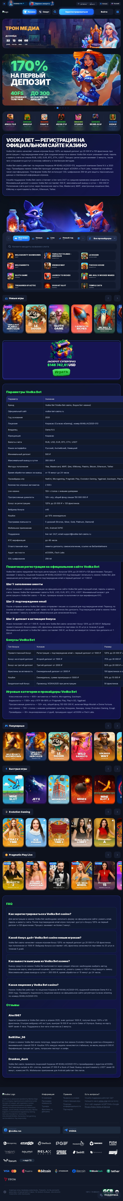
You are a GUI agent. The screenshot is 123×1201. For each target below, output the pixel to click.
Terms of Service (103, 1107)
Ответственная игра (71, 1101)
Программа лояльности (47, 1102)
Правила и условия (71, 1098)
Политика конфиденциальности (72, 1105)
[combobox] (111, 238)
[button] (54, 108)
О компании (47, 1098)
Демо (17, 326)
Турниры (45, 1106)
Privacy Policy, (90, 1107)
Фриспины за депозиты (47, 1110)
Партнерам (68, 1109)
